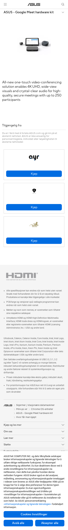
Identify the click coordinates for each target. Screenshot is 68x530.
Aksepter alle (49, 523)
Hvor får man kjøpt (26, 417)
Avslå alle (18, 523)
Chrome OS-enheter (42, 409)
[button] (5, 4)
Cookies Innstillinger (34, 514)
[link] (34, 4)
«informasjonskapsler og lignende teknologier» (27, 504)
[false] (34, 174)
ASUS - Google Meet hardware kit (29, 12)
